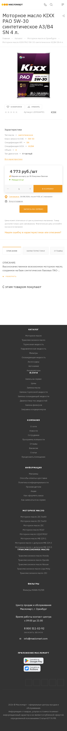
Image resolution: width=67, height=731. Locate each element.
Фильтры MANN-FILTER (33, 590)
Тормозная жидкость (33, 344)
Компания (33, 420)
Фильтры (33, 353)
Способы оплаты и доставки (33, 478)
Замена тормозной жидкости (33, 392)
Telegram (44, 682)
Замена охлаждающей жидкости (33, 396)
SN (27, 142)
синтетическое (25, 135)
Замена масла (33, 387)
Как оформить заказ (33, 495)
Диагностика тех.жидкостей (33, 400)
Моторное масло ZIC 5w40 (33, 516)
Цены (33, 383)
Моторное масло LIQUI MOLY (33, 534)
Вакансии (33, 448)
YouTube (52, 682)
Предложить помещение (33, 457)
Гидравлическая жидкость (33, 348)
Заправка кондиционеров (33, 409)
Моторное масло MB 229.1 (33, 538)
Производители (33, 487)
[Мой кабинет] (57, 4)
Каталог (33, 329)
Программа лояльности (33, 439)
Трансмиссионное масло (33, 340)
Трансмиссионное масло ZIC (33, 573)
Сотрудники (33, 435)
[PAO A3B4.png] (33, 75)
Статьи (33, 452)
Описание (11, 251)
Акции (33, 491)
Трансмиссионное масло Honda (34, 555)
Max (36, 682)
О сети (33, 426)
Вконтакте (28, 682)
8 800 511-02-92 (34, 628)
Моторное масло (33, 335)
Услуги (33, 372)
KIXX (53, 112)
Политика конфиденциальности (33, 482)
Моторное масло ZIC (34, 525)
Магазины (33, 473)
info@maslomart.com (36, 638)
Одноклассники (60, 682)
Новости (33, 431)
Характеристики (36, 251)
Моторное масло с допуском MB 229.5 (33, 547)
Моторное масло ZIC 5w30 (33, 521)
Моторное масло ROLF (33, 530)
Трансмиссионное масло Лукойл (33, 560)
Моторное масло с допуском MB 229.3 (33, 543)
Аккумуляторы (34, 370)
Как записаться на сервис (33, 500)
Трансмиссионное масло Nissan (33, 564)
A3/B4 (31, 146)
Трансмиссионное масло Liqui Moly (33, 568)
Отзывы (58, 251)
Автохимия (33, 366)
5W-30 (31, 138)
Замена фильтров (33, 405)
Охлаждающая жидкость (33, 357)
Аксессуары (33, 361)
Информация (33, 467)
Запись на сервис (33, 379)
